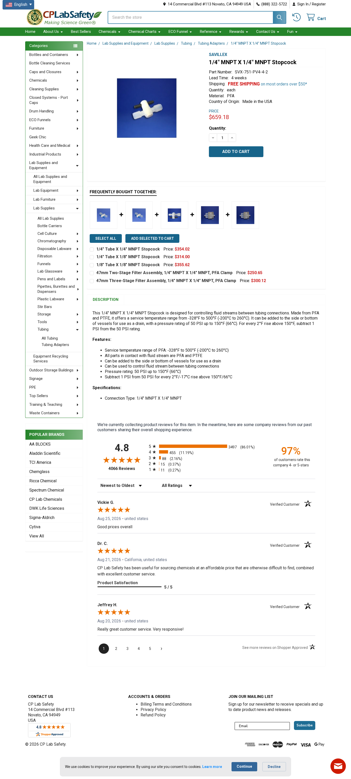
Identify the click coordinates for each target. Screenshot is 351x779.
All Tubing (50, 338)
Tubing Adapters (55, 344)
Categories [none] (38, 45)
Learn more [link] (212, 767)
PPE (32, 387)
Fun (290, 31)
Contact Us (265, 31)
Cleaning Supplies (44, 89)
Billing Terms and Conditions (166, 704)
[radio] (206, 446)
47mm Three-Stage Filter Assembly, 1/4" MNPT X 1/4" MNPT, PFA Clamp (166, 280)
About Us (51, 31)
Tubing (43, 329)
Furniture (36, 128)
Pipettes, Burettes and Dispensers (56, 289)
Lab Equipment (45, 190)
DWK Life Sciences (46, 508)
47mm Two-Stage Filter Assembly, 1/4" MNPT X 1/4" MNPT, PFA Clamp (164, 272)
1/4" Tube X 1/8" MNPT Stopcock (128, 256)
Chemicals (107, 31)
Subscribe (305, 725)
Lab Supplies (44, 208)
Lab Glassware (50, 271)
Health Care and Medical (49, 145)
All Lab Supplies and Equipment (50, 179)
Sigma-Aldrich (41, 517)
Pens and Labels (51, 279)
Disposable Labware (54, 248)
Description (105, 299)
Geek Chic (37, 137)
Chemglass (39, 471)
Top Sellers (38, 395)
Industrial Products (45, 154)
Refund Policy (153, 715)
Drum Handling (41, 111)
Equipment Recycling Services (50, 359)
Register (319, 4)
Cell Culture (47, 233)
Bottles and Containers (48, 54)
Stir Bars (45, 306)
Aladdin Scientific (44, 453)
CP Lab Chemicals (45, 499)
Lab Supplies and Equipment (43, 165)
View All (36, 536)
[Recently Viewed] (297, 17)
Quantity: (217, 128)
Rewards (236, 31)
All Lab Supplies (51, 218)
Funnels (44, 264)
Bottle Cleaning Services (49, 63)
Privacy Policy (153, 709)
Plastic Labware (51, 299)
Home (30, 31)
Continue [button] (244, 766)
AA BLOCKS (40, 444)
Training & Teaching (45, 404)
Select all (105, 238)
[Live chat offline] (338, 766)
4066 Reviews (127, 468)
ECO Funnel (178, 31)
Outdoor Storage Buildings (51, 370)
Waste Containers (44, 413)
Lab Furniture (44, 199)
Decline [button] (274, 767)
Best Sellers (81, 31)
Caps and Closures (45, 72)
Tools (42, 322)
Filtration (45, 256)
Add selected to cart (152, 238)
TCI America (40, 462)
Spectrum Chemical (46, 490)
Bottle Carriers (50, 226)
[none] (147, 108)
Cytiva (34, 526)
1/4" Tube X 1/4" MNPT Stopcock (128, 249)
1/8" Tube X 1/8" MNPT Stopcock (128, 264)
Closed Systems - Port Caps (48, 100)
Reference (208, 31)
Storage (44, 314)
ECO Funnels (40, 120)
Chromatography (52, 241)
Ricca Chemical (43, 480)
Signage (36, 378)
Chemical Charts (142, 31)
